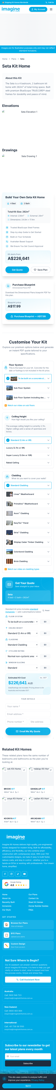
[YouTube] (24, 874)
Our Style (6, 910)
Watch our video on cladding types (21, 569)
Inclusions (6, 906)
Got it (28, 1086)
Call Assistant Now (30, 979)
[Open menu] (51, 9)
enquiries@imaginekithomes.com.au (18, 998)
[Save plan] (5, 770)
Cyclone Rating (16, 651)
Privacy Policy (37, 1080)
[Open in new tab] (24, 770)
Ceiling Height (16, 628)
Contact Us (34, 898)
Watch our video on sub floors (19, 405)
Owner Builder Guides (38, 906)
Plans (13, 59)
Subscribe (28, 1063)
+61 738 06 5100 (16, 1026)
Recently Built (8, 902)
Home (4, 59)
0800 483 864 (15, 1011)
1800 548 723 (15, 995)
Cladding (13, 639)
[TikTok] (18, 874)
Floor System (15, 616)
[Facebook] (5, 874)
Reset (47, 610)
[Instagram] (11, 874)
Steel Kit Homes (36, 902)
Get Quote (17, 269)
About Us (6, 898)
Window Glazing (17, 662)
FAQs (31, 910)
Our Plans (33, 894)
